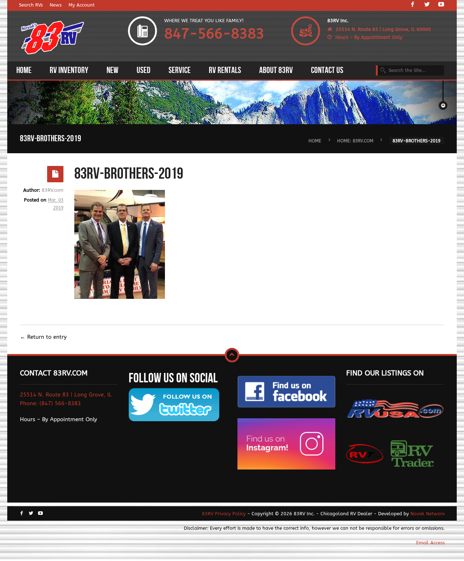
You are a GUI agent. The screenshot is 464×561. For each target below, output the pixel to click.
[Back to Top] (232, 355)
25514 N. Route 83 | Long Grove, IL (66, 394)
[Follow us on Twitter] (427, 5)
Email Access (430, 542)
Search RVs (31, 5)
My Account (82, 5)
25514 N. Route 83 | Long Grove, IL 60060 (383, 29)
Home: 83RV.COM (355, 140)
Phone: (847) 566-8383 (50, 403)
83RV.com (52, 190)
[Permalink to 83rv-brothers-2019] (55, 174)
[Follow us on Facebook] (412, 5)
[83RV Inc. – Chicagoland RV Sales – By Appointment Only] (53, 38)
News (56, 5)
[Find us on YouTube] (441, 5)
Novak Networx (427, 513)
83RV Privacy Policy (224, 513)
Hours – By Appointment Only (368, 37)
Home (314, 140)
